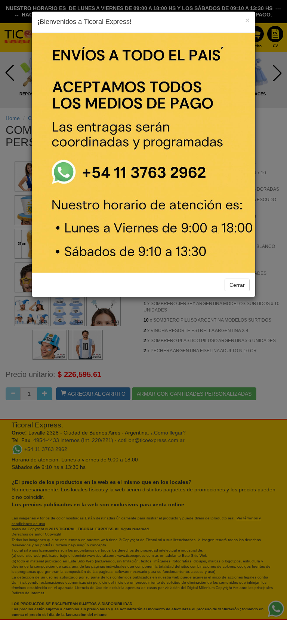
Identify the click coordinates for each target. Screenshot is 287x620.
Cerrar (237, 285)
